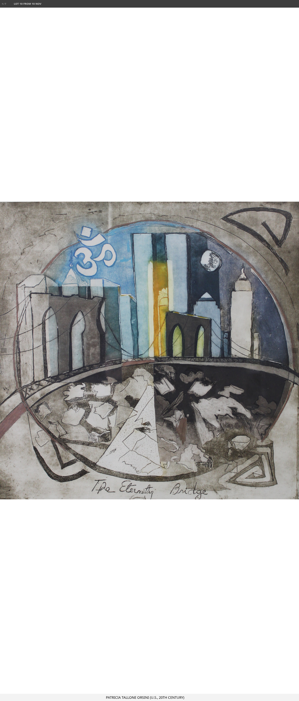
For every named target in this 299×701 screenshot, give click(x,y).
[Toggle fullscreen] (280, 4)
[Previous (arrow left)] (6, 350)
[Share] (287, 4)
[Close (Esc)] (295, 4)
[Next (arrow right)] (293, 350)
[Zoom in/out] (272, 4)
